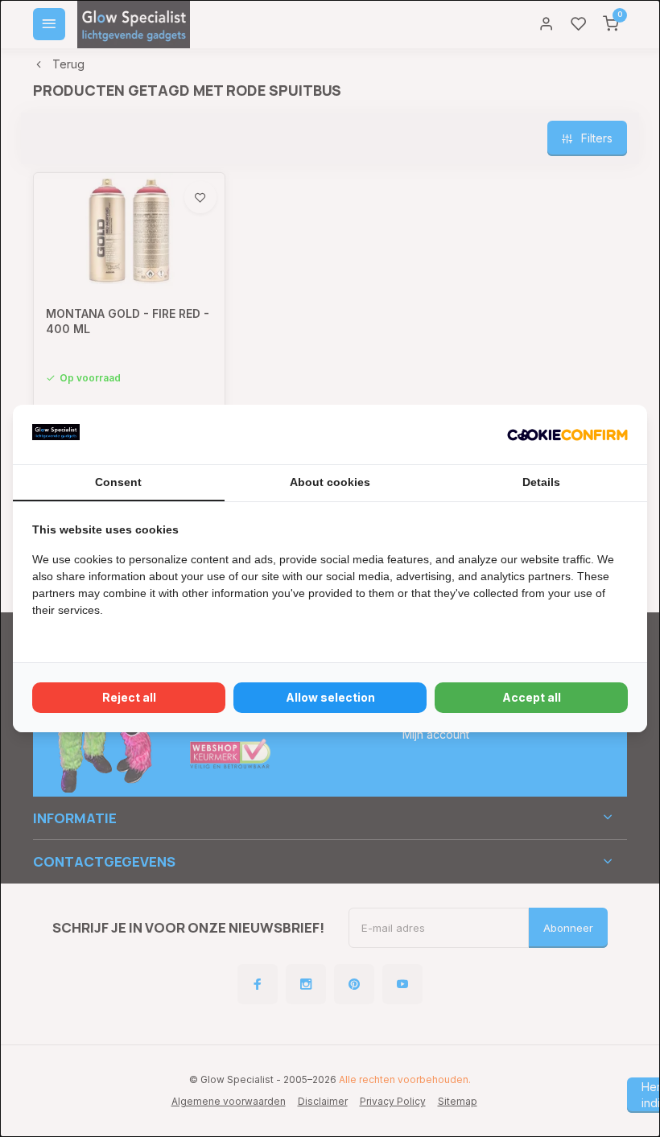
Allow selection (330, 697)
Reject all (129, 697)
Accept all (531, 697)
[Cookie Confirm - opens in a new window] (567, 434)
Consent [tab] (118, 482)
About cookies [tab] (330, 482)
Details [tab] (541, 482)
